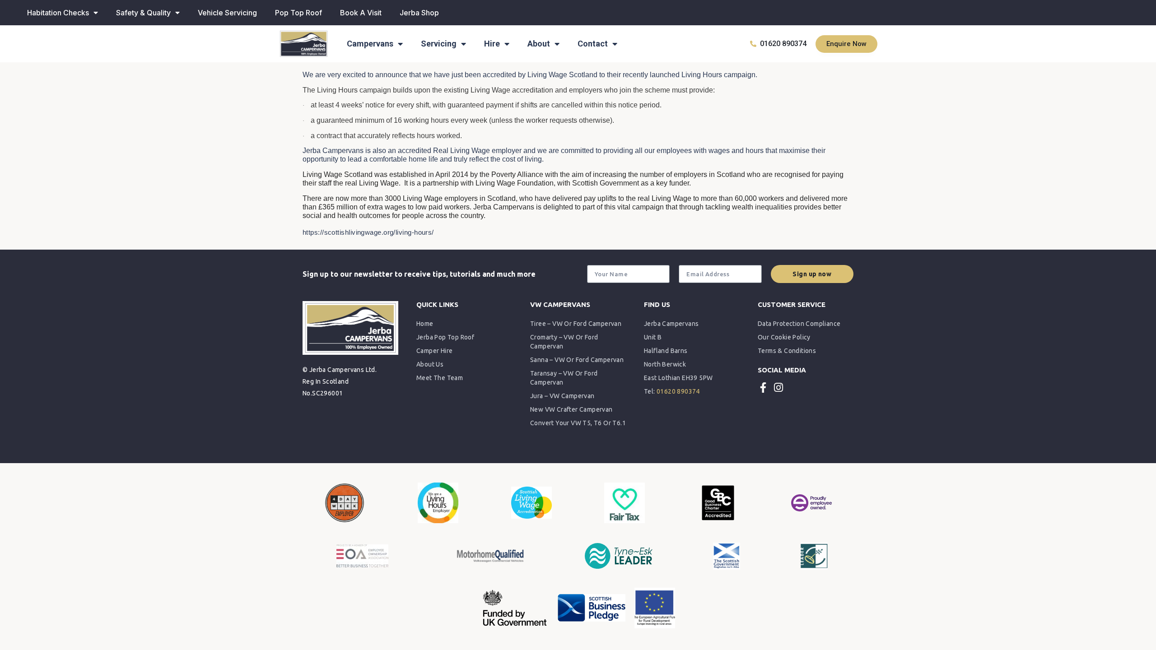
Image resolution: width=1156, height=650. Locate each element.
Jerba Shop (419, 12)
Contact (593, 43)
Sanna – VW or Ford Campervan (577, 359)
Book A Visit (361, 12)
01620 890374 (678, 391)
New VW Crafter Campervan (571, 409)
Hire (492, 43)
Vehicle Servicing (227, 12)
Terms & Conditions (787, 350)
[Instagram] (778, 387)
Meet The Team (439, 377)
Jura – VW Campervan (562, 395)
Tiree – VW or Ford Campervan (575, 323)
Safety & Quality (143, 12)
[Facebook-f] (763, 387)
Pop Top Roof (298, 12)
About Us (429, 364)
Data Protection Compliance (799, 323)
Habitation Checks (58, 12)
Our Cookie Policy (784, 337)
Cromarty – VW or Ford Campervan (564, 342)
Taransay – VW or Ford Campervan (563, 378)
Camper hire (434, 350)
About (538, 43)
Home (425, 323)
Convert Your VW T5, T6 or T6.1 (578, 423)
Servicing (439, 43)
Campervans (370, 43)
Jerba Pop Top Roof (445, 337)
